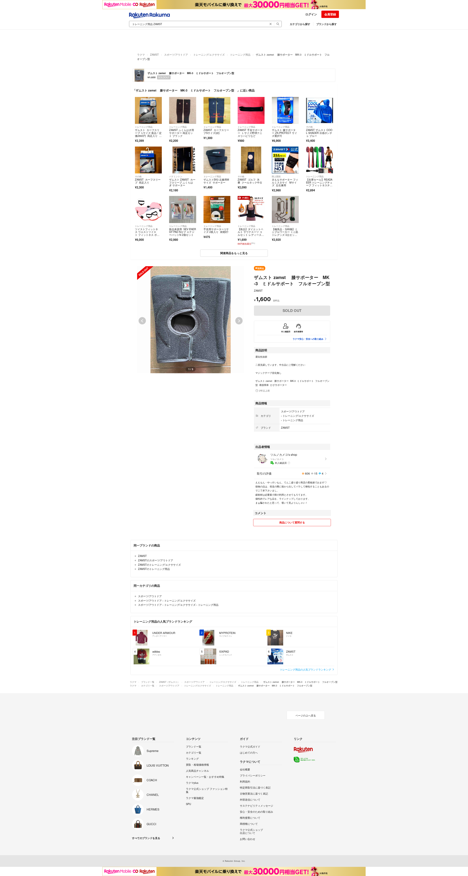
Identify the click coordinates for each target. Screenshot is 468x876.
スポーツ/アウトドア (176, 54)
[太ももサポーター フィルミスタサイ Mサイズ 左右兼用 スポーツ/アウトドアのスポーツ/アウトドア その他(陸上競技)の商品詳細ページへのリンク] (285, 160)
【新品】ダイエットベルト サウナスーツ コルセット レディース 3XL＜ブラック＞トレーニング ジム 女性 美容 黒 (251, 236)
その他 (309, 126)
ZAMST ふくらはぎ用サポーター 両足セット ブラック (181, 132)
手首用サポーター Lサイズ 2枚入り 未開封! (216, 230)
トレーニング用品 (240, 54)
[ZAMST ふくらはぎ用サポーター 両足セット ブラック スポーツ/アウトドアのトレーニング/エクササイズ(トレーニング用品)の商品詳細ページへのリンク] (182, 110)
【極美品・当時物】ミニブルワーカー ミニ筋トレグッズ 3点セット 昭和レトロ (285, 233)
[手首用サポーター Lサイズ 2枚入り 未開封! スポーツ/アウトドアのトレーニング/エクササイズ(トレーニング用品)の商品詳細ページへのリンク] (216, 209)
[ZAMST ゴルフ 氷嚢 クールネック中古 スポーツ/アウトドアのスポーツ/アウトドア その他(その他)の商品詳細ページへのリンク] (251, 160)
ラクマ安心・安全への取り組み (308, 338)
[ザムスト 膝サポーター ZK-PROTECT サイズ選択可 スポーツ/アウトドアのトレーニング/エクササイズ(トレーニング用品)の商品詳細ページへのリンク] (285, 110)
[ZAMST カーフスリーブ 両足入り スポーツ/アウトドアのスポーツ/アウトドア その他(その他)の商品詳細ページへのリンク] (148, 160)
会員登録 (330, 14)
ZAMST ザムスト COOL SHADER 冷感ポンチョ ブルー (319, 132)
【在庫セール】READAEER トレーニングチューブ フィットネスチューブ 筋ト (319, 184)
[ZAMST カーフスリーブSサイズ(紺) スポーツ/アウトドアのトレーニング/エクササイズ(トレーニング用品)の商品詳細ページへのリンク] (216, 110)
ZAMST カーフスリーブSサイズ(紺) (216, 131)
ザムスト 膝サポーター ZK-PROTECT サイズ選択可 (284, 132)
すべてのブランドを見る (146, 838)
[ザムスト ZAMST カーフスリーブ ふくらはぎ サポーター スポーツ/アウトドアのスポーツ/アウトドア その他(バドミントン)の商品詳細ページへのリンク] (182, 160)
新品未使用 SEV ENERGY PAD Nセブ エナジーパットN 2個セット (182, 232)
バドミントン (175, 176)
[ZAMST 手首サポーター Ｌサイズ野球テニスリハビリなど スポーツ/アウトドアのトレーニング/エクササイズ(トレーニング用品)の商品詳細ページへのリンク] (251, 110)
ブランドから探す (326, 24)
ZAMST (154, 54)
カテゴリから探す (300, 24)
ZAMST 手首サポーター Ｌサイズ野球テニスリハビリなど (250, 132)
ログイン (311, 14)
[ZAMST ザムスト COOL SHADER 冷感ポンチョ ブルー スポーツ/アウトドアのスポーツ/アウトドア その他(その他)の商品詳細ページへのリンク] (319, 110)
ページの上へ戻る (305, 715)
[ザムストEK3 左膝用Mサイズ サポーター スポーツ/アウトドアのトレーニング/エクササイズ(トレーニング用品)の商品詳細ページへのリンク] (216, 160)
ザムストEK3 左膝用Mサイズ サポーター (216, 181)
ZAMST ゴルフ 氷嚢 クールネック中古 (250, 181)
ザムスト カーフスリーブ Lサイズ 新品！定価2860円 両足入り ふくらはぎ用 (148, 134)
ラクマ (141, 54)
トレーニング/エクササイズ (209, 54)
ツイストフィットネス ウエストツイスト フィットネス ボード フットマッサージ (147, 233)
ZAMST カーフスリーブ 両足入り (148, 181)
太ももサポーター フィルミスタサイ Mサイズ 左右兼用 (285, 182)
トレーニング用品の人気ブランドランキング (306, 669)
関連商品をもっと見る (234, 253)
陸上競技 (276, 176)
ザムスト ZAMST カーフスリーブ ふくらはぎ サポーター (182, 182)
